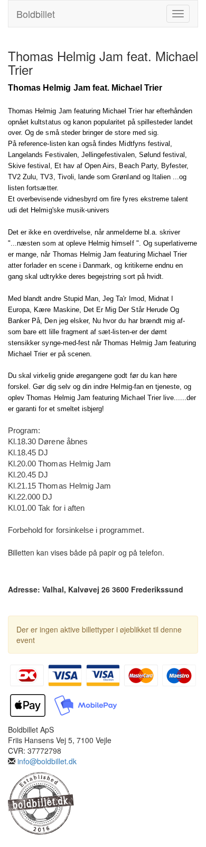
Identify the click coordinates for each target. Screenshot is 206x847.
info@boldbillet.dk (47, 761)
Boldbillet (35, 14)
